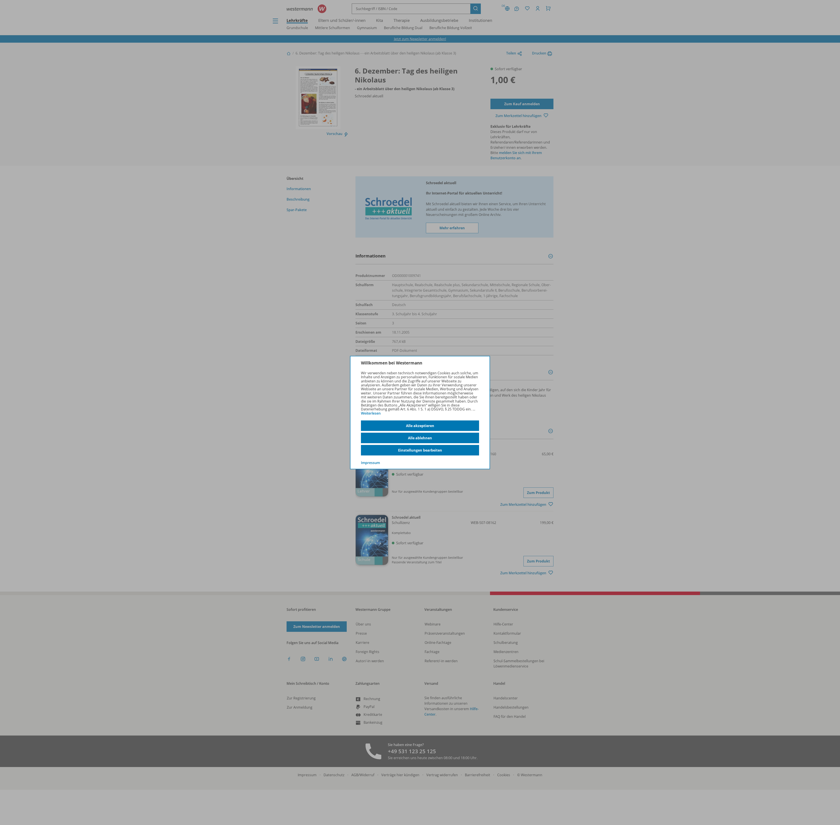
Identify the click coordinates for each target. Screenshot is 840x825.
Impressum (370, 462)
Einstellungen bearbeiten (420, 450)
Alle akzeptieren (420, 425)
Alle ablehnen (420, 438)
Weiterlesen (371, 413)
